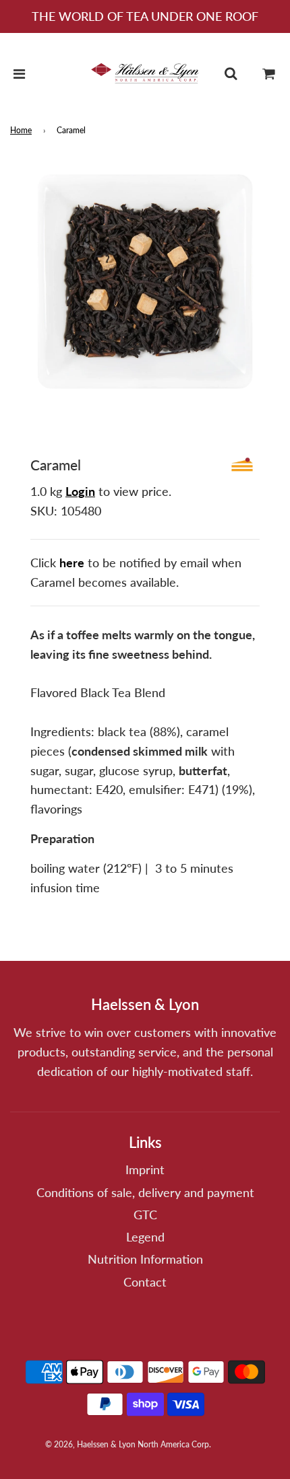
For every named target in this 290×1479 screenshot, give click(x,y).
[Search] (230, 73)
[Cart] (269, 73)
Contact (145, 1281)
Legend (145, 1236)
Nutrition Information (145, 1259)
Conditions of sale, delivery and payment (145, 1192)
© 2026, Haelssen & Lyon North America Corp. (128, 1444)
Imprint (145, 1169)
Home (21, 130)
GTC (145, 1214)
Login (80, 491)
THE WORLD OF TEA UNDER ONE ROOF (145, 16)
